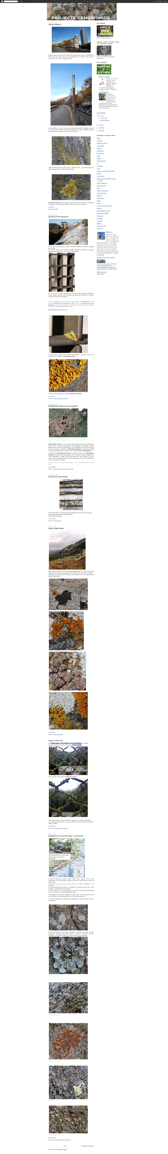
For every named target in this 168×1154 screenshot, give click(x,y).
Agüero (99, 138)
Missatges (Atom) (62, 1149)
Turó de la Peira (101, 226)
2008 (100, 130)
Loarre (98, 188)
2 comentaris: (51, 732)
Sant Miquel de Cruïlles (103, 211)
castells (99, 148)
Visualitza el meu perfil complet (105, 257)
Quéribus (99, 208)
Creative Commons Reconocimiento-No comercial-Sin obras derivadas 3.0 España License (107, 267)
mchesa (110, 232)
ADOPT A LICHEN (104, 77)
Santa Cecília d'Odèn (56, 528)
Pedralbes (99, 195)
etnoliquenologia (101, 161)
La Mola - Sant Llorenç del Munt (60, 398)
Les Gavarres (67, 1139)
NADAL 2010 (110, 78)
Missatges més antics (87, 1146)
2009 (100, 128)
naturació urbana (57, 520)
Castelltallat (56, 828)
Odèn (50, 573)
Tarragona (99, 221)
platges (99, 201)
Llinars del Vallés (101, 185)
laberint (99, 173)
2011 (100, 116)
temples (99, 223)
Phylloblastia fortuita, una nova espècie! (63, 406)
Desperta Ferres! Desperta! (58, 217)
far (97, 163)
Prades (99, 203)
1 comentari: (51, 206)
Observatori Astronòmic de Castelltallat (66, 743)
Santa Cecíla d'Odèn (58, 734)
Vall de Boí (100, 228)
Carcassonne (100, 146)
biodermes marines (102, 143)
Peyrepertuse (100, 198)
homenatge (100, 166)
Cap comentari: (52, 466)
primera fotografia (73, 571)
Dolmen (61, 1139)
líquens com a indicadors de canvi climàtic (63, 469)
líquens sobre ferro (63, 828)
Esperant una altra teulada (58, 477)
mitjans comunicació (102, 190)
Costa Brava (56, 1139)
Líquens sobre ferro (55, 740)
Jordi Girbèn (77, 745)
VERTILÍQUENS (103, 92)
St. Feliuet (100, 218)
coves (98, 156)
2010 (100, 125)
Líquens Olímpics (54, 24)
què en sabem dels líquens (104, 206)
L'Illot (98, 168)
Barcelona (55, 209)
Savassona (100, 216)
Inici (65, 1146)
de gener (103, 118)
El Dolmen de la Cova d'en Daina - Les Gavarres (66, 836)
